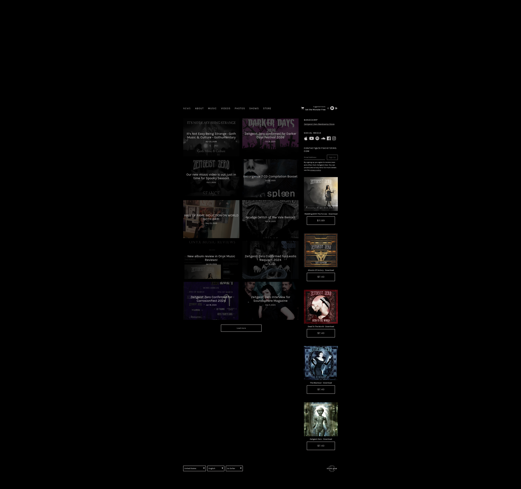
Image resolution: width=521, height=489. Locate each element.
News (187, 108)
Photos (240, 108)
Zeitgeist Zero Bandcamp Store (319, 124)
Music (212, 108)
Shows (254, 108)
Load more (241, 328)
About (199, 108)
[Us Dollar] (234, 468)
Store (267, 108)
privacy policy (315, 170)
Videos (226, 108)
